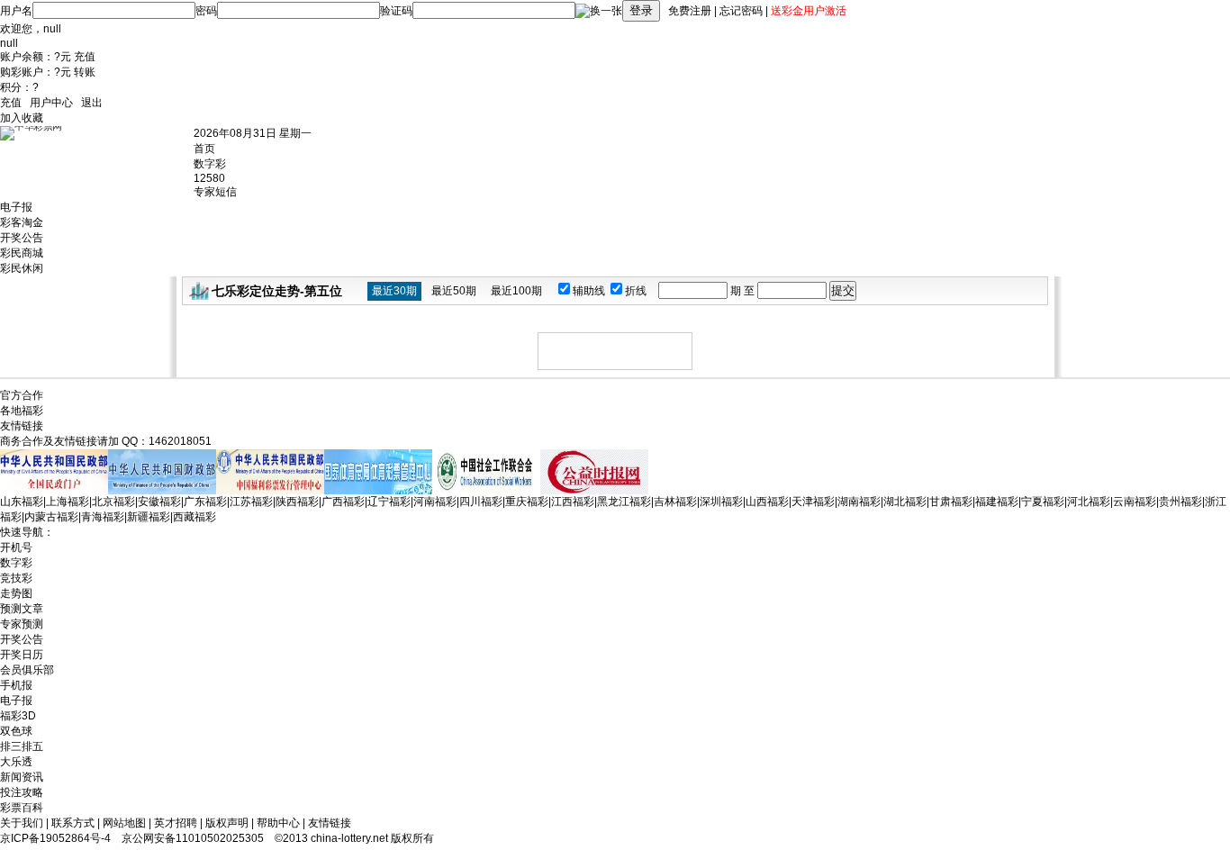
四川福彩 (480, 501)
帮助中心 (278, 823)
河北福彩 (1088, 501)
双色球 (16, 731)
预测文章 (21, 608)
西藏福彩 (194, 517)
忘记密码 (741, 11)
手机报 (16, 685)
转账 (84, 72)
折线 (637, 291)
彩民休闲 (21, 268)
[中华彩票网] (97, 156)
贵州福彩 (1180, 501)
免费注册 (689, 11)
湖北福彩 (905, 501)
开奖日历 (21, 654)
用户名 (16, 11)
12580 (209, 178)
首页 (204, 148)
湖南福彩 (859, 501)
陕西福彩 (297, 501)
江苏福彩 (251, 501)
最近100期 (516, 291)
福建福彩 (996, 501)
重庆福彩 (526, 501)
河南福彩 (435, 501)
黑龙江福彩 (624, 501)
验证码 (396, 11)
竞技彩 (16, 578)
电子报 (16, 207)
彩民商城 (21, 253)
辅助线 (590, 291)
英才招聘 (175, 823)
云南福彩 (1134, 501)
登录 (641, 10)
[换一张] (598, 11)
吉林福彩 (675, 501)
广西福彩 (343, 501)
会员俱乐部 (27, 670)
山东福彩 (21, 501)
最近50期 (453, 291)
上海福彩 (67, 501)
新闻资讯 (21, 777)
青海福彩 (102, 517)
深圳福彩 (721, 501)
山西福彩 (767, 501)
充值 (84, 56)
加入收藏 (21, 118)
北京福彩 (113, 501)
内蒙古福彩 (51, 517)
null (52, 29)
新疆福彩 (148, 517)
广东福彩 (205, 501)
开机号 (16, 547)
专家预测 (21, 624)
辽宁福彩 (389, 501)
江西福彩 (572, 501)
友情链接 (329, 823)
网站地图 (124, 823)
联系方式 (73, 823)
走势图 (16, 593)
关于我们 (21, 823)
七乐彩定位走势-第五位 (277, 291)
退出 (92, 102)
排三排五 (21, 746)
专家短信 (215, 191)
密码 (206, 11)
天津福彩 (813, 501)
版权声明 (227, 823)
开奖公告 (21, 237)
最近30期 (394, 291)
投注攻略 (21, 792)
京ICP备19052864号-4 (55, 838)
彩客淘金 (21, 222)
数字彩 (210, 164)
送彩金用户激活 (808, 11)
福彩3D (18, 716)
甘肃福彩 (950, 501)
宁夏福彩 (1042, 501)
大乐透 (16, 761)
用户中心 (51, 102)
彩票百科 (21, 807)
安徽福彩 (159, 501)
